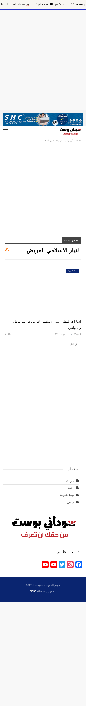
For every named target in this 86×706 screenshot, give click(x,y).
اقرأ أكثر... (73, 345)
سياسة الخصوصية (67, 495)
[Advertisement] (43, 59)
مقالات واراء (72, 271)
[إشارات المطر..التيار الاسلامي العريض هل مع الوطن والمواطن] (43, 291)
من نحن (70, 502)
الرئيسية (71, 488)
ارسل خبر (70, 481)
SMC (33, 591)
